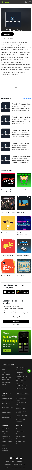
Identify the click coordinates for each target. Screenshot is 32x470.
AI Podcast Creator (21, 380)
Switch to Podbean (7, 410)
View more (14, 74)
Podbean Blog (20, 431)
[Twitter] (14, 458)
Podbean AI (5, 384)
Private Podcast (6, 374)
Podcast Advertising (7, 398)
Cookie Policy (19, 461)
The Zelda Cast (21, 190)
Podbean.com (21, 467)
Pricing (3, 369)
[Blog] (17, 458)
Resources (4, 448)
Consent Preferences (19, 464)
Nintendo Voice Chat (7, 255)
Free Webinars (5, 434)
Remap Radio (21, 276)
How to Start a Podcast (22, 396)
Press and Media (20, 436)
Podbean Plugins (6, 412)
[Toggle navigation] (30, 2)
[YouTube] (21, 458)
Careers (18, 434)
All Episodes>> (26, 98)
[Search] (26, 2)
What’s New (5, 431)
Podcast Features (6, 367)
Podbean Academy (7, 439)
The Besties (4, 233)
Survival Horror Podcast (8, 212)
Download (7, 34)
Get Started (16, 321)
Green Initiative (20, 439)
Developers (5, 450)
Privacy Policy (10, 461)
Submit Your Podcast (7, 407)
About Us (18, 428)
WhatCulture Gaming (23, 255)
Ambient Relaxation (7, 417)
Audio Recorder (6, 379)
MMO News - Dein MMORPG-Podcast (14, 30)
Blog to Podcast (20, 383)
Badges (4, 445)
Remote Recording (6, 382)
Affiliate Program (20, 441)
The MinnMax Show (7, 276)
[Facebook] (11, 458)
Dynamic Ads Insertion (8, 400)
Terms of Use (7, 464)
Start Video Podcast (21, 370)
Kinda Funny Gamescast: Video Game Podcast (22, 234)
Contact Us (19, 444)
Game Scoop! (21, 212)
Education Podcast (21, 388)
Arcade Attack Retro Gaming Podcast (7, 191)
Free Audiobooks (6, 415)
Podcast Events (6, 436)
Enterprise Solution (7, 372)
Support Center (6, 428)
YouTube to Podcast (21, 385)
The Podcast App (6, 377)
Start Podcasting (20, 367)
